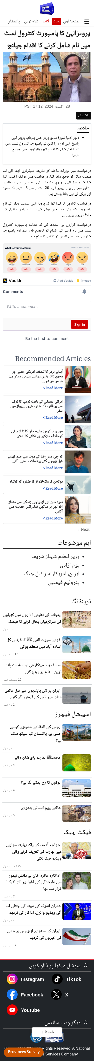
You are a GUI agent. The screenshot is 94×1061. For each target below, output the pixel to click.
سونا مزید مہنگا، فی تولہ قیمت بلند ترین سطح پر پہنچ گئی (33, 669)
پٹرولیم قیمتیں (64, 583)
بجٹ (56, 21)
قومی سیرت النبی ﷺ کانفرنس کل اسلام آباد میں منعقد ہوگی (34, 643)
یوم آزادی (70, 565)
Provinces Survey (24, 1052)
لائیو (45, 21)
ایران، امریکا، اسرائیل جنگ (52, 574)
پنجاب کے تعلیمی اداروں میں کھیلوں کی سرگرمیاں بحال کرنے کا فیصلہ (32, 618)
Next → (83, 530)
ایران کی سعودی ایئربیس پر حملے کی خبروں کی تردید (34, 935)
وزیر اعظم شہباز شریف (55, 557)
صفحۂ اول (71, 21)
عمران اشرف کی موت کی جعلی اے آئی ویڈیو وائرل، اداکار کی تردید (33, 909)
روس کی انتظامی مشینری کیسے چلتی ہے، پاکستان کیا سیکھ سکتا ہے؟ (35, 733)
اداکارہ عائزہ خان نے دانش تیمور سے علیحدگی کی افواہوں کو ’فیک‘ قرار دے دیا (33, 882)
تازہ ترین (31, 21)
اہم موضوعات (74, 543)
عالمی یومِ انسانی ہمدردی (40, 808)
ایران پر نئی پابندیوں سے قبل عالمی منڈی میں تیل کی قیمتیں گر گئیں (33, 694)
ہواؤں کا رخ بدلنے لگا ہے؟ (40, 782)
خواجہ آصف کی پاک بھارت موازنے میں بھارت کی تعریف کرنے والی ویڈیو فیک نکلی (33, 852)
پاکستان (13, 21)
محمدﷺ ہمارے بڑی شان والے (37, 757)
